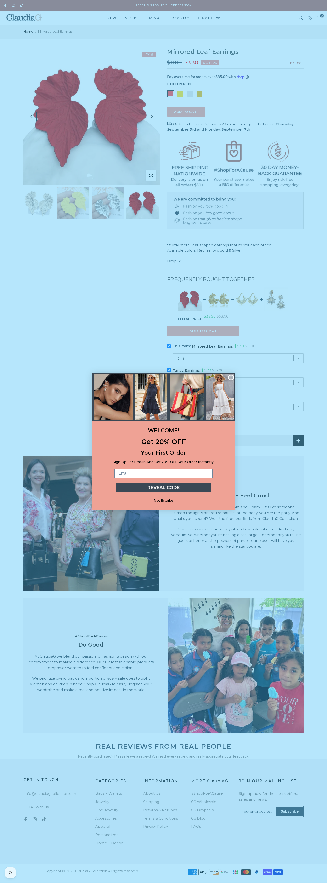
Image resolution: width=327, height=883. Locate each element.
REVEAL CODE (163, 487)
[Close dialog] (231, 377)
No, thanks (163, 500)
